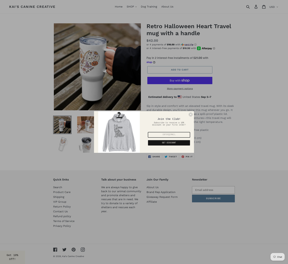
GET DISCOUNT (169, 143)
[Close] (191, 114)
